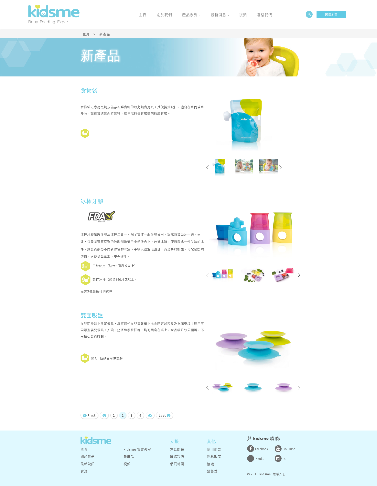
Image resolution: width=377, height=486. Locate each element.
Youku (260, 459)
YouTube (289, 449)
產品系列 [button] (190, 14)
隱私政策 (214, 456)
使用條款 (214, 449)
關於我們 (164, 14)
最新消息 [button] (218, 14)
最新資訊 (88, 463)
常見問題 (177, 449)
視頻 (243, 14)
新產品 (129, 456)
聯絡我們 (264, 14)
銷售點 (212, 471)
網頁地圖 (177, 463)
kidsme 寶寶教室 (137, 449)
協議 (210, 463)
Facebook (261, 449)
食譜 (84, 471)
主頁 (143, 14)
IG (285, 459)
